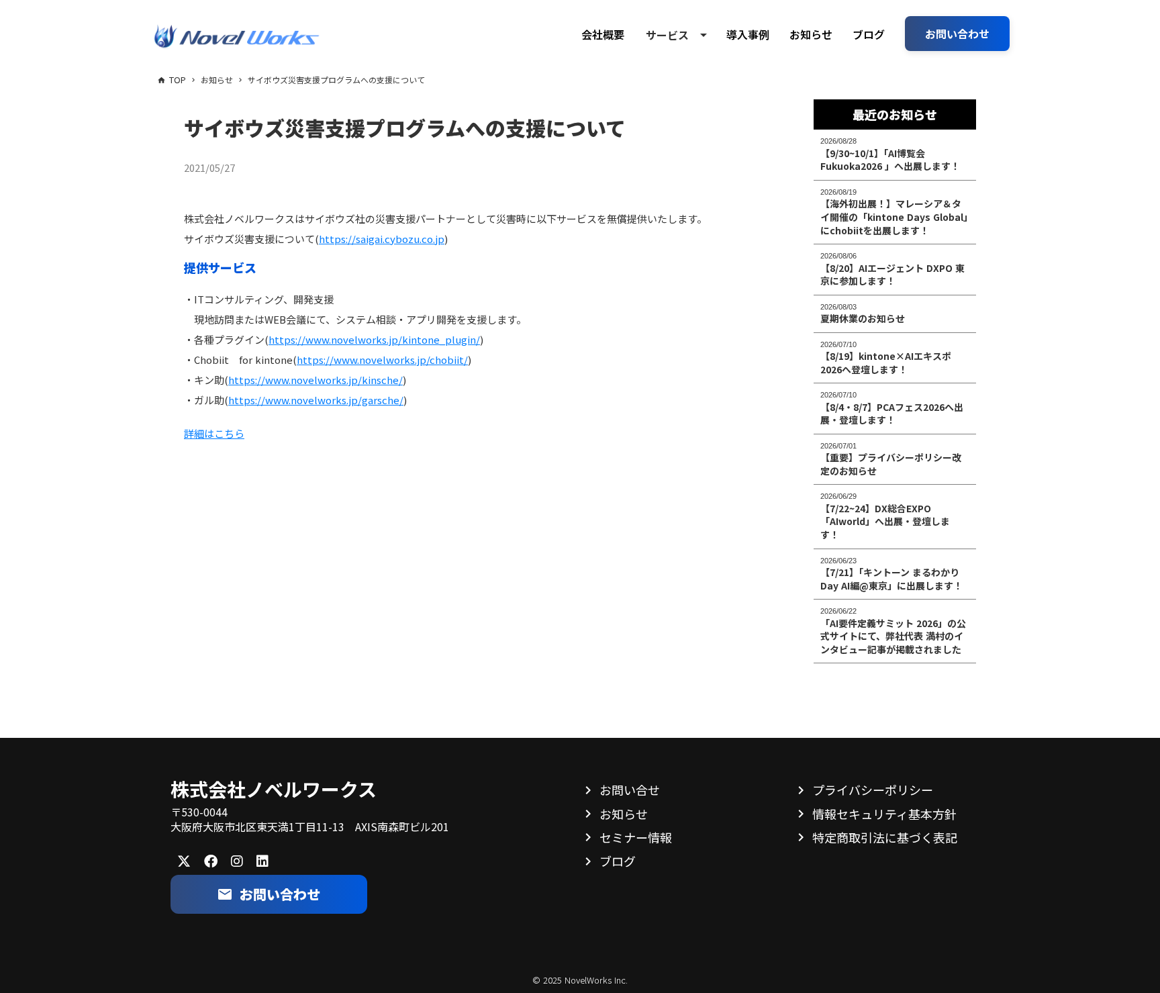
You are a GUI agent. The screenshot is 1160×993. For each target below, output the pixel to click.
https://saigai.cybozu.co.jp (381, 239)
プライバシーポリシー (872, 789)
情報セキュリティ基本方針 (884, 813)
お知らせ (810, 34)
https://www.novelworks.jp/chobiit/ (382, 359)
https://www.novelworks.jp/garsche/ (315, 400)
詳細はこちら (214, 433)
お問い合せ (629, 789)
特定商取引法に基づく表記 (884, 837)
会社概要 (602, 34)
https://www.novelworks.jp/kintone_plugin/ (374, 339)
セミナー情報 (635, 837)
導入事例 (747, 34)
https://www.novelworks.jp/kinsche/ (315, 380)
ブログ (869, 34)
